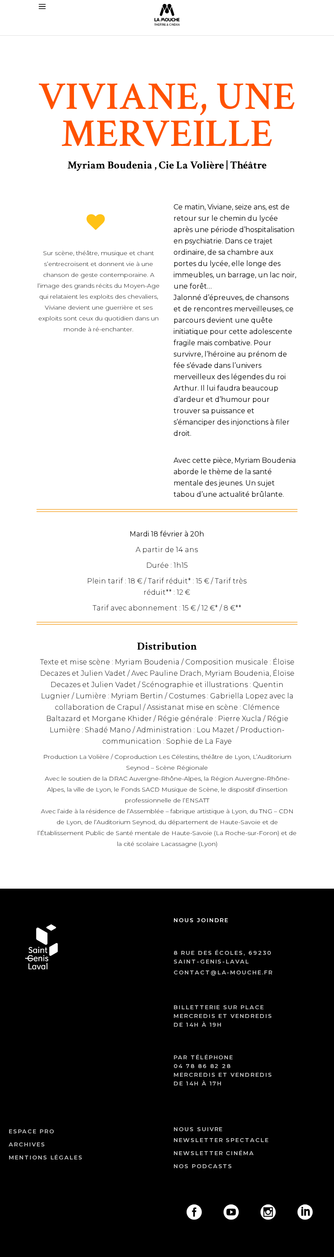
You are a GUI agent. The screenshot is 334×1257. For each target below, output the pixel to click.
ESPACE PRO (32, 1131)
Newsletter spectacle (221, 1139)
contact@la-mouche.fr (223, 972)
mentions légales (46, 1157)
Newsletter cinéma (214, 1152)
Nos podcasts (203, 1166)
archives (27, 1144)
